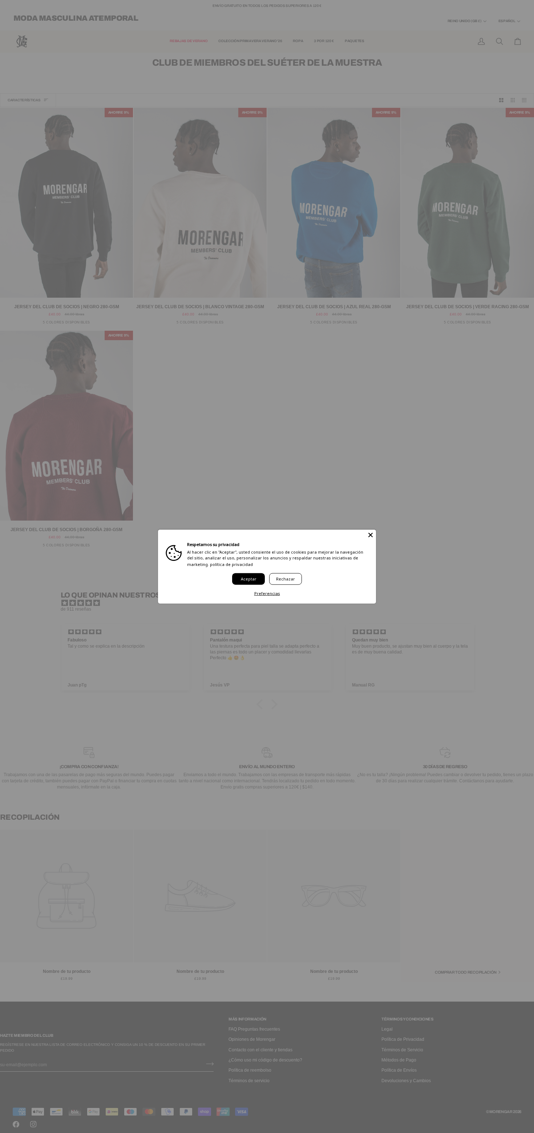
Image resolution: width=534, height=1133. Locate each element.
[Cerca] (370, 534)
